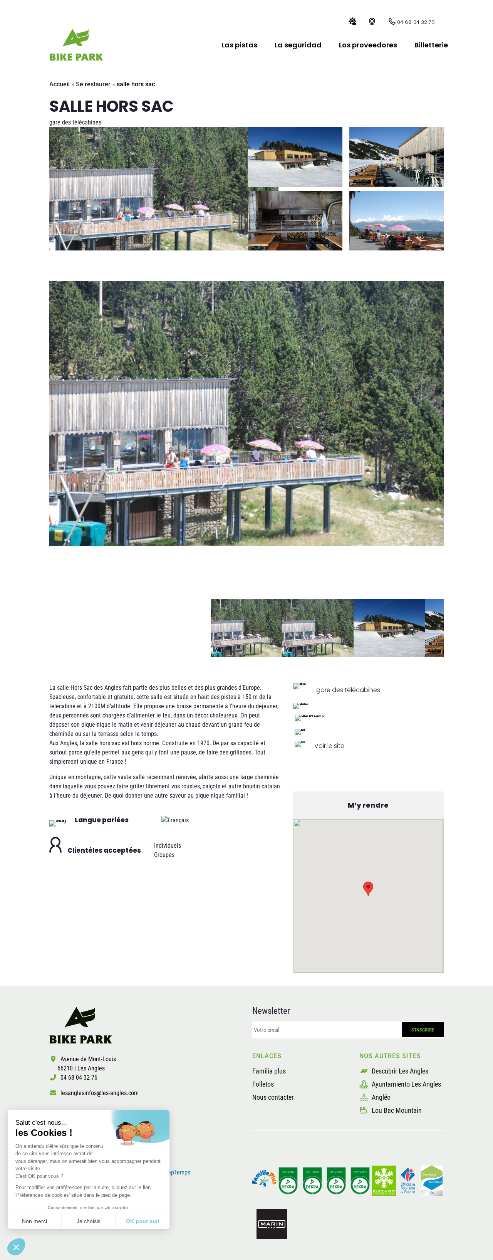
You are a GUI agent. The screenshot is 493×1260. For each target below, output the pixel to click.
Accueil (59, 84)
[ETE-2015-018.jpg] (246, 413)
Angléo (380, 1097)
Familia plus (269, 1071)
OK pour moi (142, 1221)
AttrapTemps (174, 1172)
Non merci (34, 1221)
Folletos (263, 1084)
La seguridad (298, 45)
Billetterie (431, 45)
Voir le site (329, 745)
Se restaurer (93, 84)
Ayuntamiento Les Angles (405, 1084)
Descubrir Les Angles (399, 1071)
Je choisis (89, 1221)
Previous (43, 628)
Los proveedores (368, 45)
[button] (16, 1247)
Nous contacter (272, 1097)
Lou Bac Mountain (396, 1110)
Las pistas (239, 45)
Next (449, 628)
